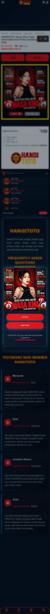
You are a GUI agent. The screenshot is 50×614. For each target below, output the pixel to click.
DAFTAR (25, 325)
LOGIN (25, 317)
